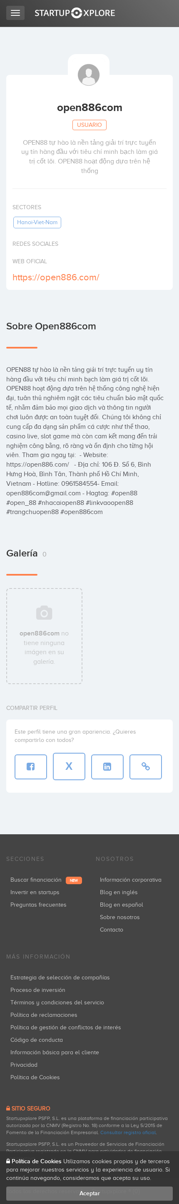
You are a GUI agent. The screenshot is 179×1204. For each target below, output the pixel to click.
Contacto (111, 930)
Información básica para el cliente (54, 1052)
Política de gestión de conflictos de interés (65, 1027)
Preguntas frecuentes (38, 905)
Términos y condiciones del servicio (57, 1002)
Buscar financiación (44, 880)
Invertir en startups (35, 892)
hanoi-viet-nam (37, 222)
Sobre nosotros (120, 917)
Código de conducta (36, 1040)
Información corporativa (131, 880)
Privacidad (23, 1065)
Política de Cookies (35, 1077)
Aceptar (90, 1193)
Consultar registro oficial (128, 1132)
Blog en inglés (119, 892)
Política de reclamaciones (43, 1015)
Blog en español (121, 905)
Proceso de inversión (37, 990)
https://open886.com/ (55, 277)
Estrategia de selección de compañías (60, 977)
